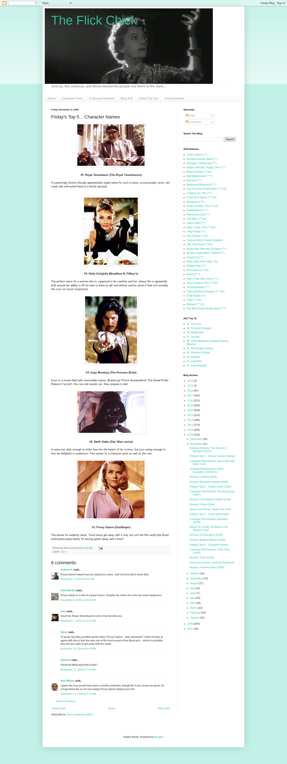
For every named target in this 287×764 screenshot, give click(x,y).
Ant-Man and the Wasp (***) (202, 159)
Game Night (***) (196, 223)
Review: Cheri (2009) (202, 557)
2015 (190, 405)
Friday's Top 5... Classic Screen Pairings (212, 456)
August (194, 583)
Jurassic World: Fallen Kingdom (205, 240)
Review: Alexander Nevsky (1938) (209, 481)
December (196, 439)
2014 (190, 410)
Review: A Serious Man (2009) (207, 567)
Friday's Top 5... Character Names (209, 544)
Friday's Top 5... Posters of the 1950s (210, 486)
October (195, 573)
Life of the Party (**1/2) (199, 244)
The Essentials (174, 98)
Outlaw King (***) (196, 265)
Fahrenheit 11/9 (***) (198, 214)
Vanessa (66, 660)
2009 (190, 434)
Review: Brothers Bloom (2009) (207, 539)
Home (52, 98)
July (192, 588)
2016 (190, 400)
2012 (190, 420)
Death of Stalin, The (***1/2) (202, 206)
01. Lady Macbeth (197, 365)
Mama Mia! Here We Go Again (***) (206, 248)
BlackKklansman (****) (199, 176)
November (196, 443)
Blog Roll (126, 98)
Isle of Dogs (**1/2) (197, 236)
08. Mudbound (195, 332)
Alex (63, 611)
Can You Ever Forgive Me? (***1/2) (206, 188)
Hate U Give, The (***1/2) (201, 227)
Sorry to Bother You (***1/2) (202, 282)
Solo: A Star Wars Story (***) (202, 278)
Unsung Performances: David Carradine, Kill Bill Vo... (206, 470)
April (193, 603)
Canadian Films (72, 98)
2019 (190, 385)
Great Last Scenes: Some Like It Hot (210, 509)
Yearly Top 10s (148, 98)
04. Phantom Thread (198, 352)
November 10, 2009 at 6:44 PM (78, 648)
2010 (190, 429)
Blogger (158, 736)
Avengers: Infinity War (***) (202, 163)
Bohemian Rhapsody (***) (201, 184)
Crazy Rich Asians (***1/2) (201, 197)
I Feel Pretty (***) (196, 231)
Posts (191, 115)
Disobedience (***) (197, 210)
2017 (190, 395)
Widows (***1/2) (196, 304)
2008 (190, 623)
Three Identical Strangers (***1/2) (205, 291)
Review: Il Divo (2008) (202, 504)
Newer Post (58, 708)
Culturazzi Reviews (101, 98)
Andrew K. (67, 569)
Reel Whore (67, 680)
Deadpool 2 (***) (196, 201)
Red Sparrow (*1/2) (198, 270)
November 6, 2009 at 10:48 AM (78, 600)
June (193, 593)
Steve (64, 632)
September (196, 578)
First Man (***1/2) (196, 218)
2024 (190, 380)
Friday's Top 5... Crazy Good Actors (209, 514)
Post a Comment (65, 701)
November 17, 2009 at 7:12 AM (78, 694)
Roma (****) (193, 274)
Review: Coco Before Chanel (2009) (210, 499)
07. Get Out (193, 336)
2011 (190, 424)
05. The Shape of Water (200, 348)
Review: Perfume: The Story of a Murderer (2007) (208, 450)
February (195, 612)
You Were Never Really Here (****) (206, 308)
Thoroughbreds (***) (198, 287)
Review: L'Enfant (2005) (203, 476)
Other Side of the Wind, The (202, 261)
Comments (194, 122)
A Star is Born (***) (197, 154)
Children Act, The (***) (199, 193)
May (193, 598)
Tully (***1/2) (194, 299)
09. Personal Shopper (199, 328)
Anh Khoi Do (68, 590)
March (194, 607)
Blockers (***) (194, 180)
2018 (190, 390)
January (195, 617)
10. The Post (194, 324)
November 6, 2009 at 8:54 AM (77, 579)
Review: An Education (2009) (206, 534)
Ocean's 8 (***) (195, 257)
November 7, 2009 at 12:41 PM (78, 620)
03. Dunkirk (193, 356)
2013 (190, 415)
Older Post (164, 708)
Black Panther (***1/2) (199, 171)
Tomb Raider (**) (196, 295)
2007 (190, 628)
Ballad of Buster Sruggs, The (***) (206, 167)
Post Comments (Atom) (80, 714)
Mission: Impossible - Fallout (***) (205, 253)
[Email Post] (100, 548)
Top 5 (63, 551)
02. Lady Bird (194, 361)
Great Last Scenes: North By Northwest (212, 562)
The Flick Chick (94, 20)
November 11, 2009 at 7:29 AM (78, 669)
